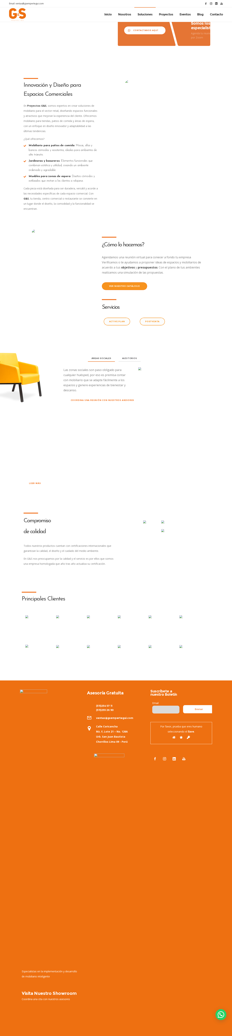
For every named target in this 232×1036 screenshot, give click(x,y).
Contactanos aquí (145, 30)
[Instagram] (211, 3)
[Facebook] (205, 3)
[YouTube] (221, 3)
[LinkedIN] (216, 3)
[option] (39, 624)
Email (155, 703)
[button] (221, 1014)
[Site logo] (17, 14)
